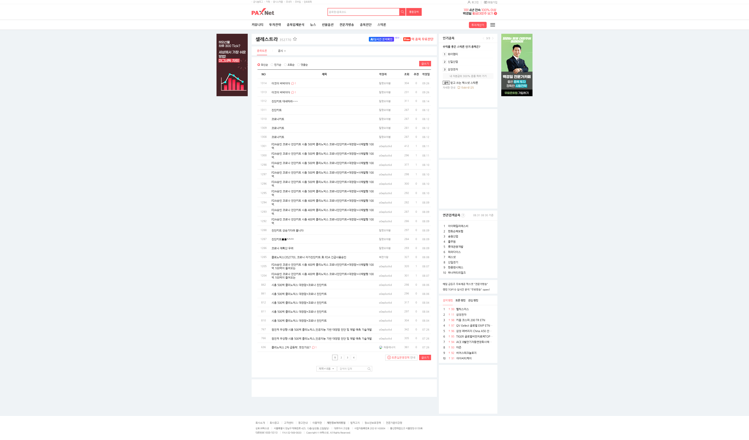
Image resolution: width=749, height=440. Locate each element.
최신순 (264, 64)
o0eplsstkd (385, 146)
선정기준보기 (463, 215)
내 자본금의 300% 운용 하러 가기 (468, 76)
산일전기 (453, 262)
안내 (403, 357)
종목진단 (366, 25)
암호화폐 (308, 2)
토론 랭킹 (460, 300)
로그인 (475, 2)
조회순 (291, 64)
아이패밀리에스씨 (458, 226)
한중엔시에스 (455, 267)
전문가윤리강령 (394, 422)
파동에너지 (389, 347)
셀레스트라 (273, 39)
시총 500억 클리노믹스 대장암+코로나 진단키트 (299, 284)
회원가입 (492, 2)
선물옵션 (328, 25)
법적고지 (355, 422)
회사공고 (274, 422)
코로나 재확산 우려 (282, 248)
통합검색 (414, 11)
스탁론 (381, 25)
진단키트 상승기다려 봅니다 (288, 230)
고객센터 (288, 422)
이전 (483, 38)
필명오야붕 (385, 83)
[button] (326, 368)
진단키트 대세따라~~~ (285, 101)
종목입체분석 (295, 25)
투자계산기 (477, 25)
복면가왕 (383, 257)
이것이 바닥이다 (281, 83)
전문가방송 (346, 25)
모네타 (289, 2)
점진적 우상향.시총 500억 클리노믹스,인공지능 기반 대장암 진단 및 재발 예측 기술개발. (322, 329)
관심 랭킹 (473, 300)
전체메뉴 (492, 25)
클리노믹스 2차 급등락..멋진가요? (291, 347)
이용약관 (317, 422)
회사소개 (260, 422)
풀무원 (452, 241)
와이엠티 (451, 54)
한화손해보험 (455, 231)
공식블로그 (258, 2)
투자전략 (275, 25)
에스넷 (452, 257)
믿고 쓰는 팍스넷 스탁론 (460, 82)
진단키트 (277, 110)
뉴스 (313, 25)
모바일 (298, 2)
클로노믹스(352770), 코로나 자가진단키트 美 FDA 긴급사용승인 (309, 257)
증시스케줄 (278, 2)
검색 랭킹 (448, 300)
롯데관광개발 (455, 246)
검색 (403, 12)
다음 (492, 38)
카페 (268, 2)
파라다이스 (454, 251)
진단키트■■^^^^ (283, 239)
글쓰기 (425, 63)
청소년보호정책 (373, 422)
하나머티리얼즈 (457, 272)
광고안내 (303, 422)
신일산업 (451, 61)
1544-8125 (467, 87)
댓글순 (304, 64)
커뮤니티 (257, 25)
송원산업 (453, 236)
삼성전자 (451, 69)
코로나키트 (278, 119)
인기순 (277, 64)
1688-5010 (271, 432)
